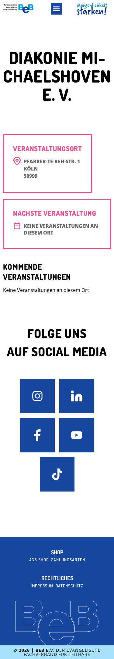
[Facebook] (37, 435)
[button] (56, 9)
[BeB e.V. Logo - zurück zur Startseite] (18, 8)
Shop (57, 552)
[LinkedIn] (76, 396)
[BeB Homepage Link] (92, 8)
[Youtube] (76, 435)
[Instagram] (37, 396)
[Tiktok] (57, 474)
